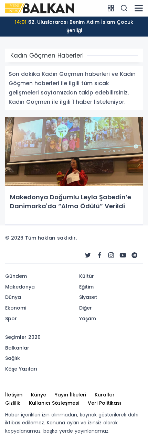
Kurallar (105, 394)
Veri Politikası (104, 403)
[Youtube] (122, 255)
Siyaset (88, 297)
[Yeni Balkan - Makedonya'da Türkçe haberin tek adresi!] (39, 7)
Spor (11, 318)
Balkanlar (17, 347)
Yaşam (87, 318)
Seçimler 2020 (23, 337)
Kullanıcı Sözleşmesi (54, 403)
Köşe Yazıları (21, 368)
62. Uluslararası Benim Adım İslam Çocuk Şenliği (74, 26)
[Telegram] (134, 255)
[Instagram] (111, 255)
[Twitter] (87, 255)
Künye (38, 394)
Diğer (85, 307)
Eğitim (86, 286)
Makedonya (20, 286)
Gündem (16, 276)
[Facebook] (99, 255)
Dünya (13, 297)
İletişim (13, 394)
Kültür (86, 276)
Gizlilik (12, 403)
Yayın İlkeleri (70, 394)
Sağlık (12, 358)
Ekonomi (15, 307)
